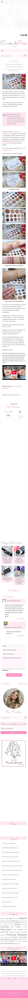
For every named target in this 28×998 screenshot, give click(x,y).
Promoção (13, 937)
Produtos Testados (16, 934)
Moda (14, 929)
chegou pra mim (5, 921)
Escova (11, 924)
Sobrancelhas (18, 941)
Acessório (2, 918)
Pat (8, 600)
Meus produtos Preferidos (9, 847)
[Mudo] (22, 964)
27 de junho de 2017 (16, 627)
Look (23, 927)
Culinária (5, 922)
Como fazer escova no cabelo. (10, 883)
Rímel (5, 941)
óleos (19, 943)
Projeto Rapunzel (4, 937)
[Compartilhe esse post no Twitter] (8, 415)
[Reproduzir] (2, 964)
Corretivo (20, 921)
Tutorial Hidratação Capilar (10, 874)
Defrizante (10, 922)
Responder (20, 618)
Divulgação (17, 922)
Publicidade (22, 937)
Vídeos (16, 943)
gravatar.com (5, 670)
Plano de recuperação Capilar (10, 852)
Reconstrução (5, 939)
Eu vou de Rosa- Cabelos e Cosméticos (8, 994)
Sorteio (2, 943)
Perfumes (11, 932)
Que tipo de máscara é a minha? (10, 893)
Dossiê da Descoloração (9, 906)
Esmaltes (17, 925)
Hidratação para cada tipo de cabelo (12, 865)
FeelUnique (24, 924)
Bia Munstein (14, 407)
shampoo (11, 941)
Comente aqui (20, 417)
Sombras (24, 941)
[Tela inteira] (25, 964)
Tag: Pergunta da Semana (9, 879)
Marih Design (22, 992)
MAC (26, 927)
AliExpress (22, 95)
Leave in (12, 927)
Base (7, 918)
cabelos (23, 918)
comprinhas (14, 921)
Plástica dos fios (6, 902)
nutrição (20, 929)
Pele (6, 932)
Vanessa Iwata (9, 992)
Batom (11, 918)
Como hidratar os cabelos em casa (12, 870)
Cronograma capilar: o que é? (10, 856)
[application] (13, 958)
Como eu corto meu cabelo (9, 888)
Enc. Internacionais (4, 924)
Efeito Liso (24, 922)
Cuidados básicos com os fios (10, 897)
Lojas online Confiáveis (9, 843)
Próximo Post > (22, 683)
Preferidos (2, 935)
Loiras (18, 927)
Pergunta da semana (21, 932)
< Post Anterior (5, 683)
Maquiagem (14, 69)
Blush (16, 918)
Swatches (17, 70)
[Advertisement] (14, 18)
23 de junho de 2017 (15, 600)
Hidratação (4, 927)
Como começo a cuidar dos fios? (11, 861)
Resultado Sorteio (15, 939)
